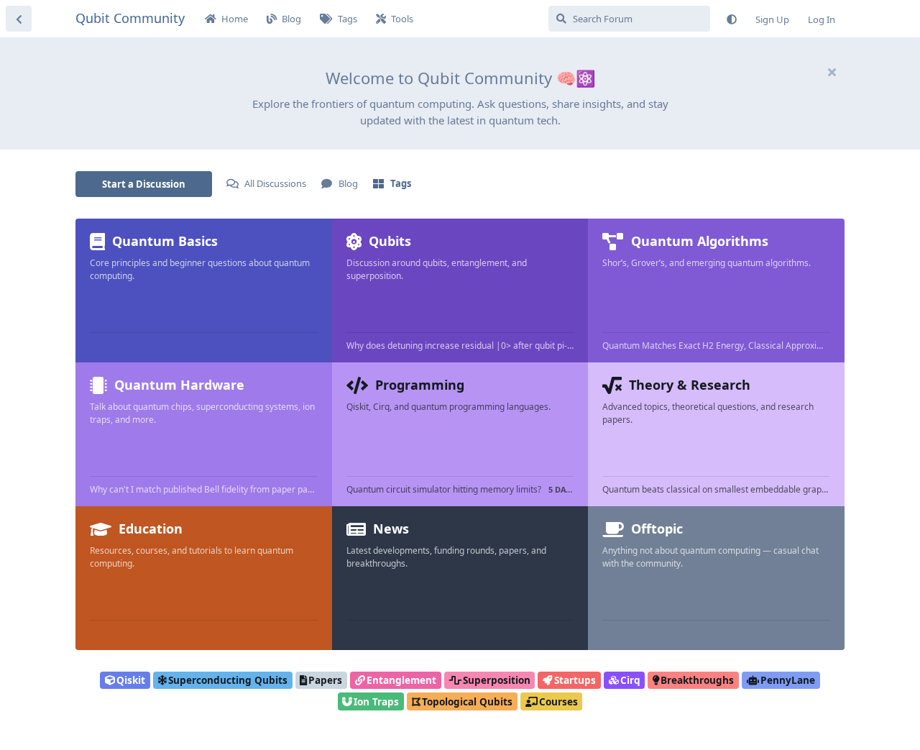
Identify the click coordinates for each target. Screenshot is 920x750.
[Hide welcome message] (832, 72)
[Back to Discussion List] (19, 19)
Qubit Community (130, 18)
